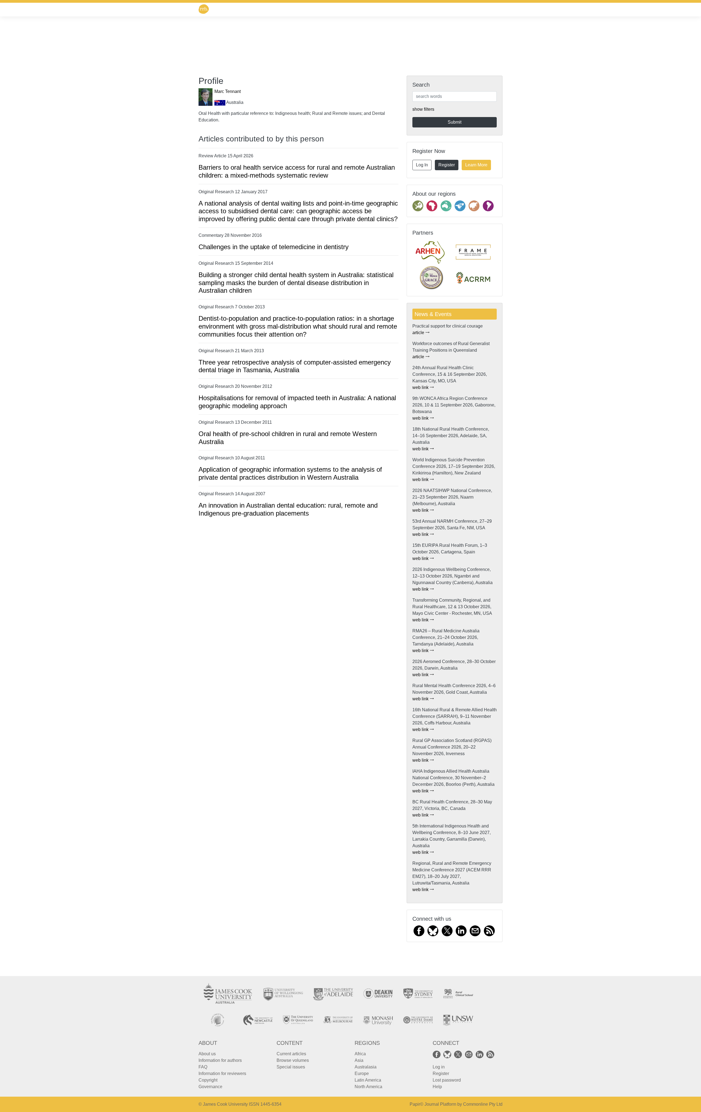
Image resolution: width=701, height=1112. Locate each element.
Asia (359, 1060)
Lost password (447, 1080)
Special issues (291, 1067)
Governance (210, 1086)
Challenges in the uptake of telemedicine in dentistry (274, 247)
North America (368, 1086)
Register (446, 165)
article (418, 332)
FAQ (203, 1067)
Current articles (291, 1053)
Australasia (366, 1067)
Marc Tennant (227, 91)
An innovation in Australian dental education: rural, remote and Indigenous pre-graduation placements (288, 509)
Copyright (208, 1080)
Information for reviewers (222, 1073)
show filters (423, 109)
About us (207, 1053)
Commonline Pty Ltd (482, 1104)
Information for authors (220, 1060)
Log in (439, 1067)
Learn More (476, 165)
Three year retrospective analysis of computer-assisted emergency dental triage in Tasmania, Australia (295, 366)
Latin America (368, 1080)
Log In (422, 165)
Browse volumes (293, 1060)
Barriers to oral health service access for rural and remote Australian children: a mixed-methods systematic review (297, 171)
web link (421, 387)
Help (437, 1086)
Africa (360, 1053)
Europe (362, 1073)
